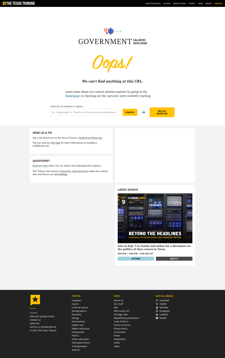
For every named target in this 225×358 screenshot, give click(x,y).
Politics (75, 335)
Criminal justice (80, 307)
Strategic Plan (121, 314)
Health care (78, 325)
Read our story (40, 165)
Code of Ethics (121, 321)
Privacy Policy (121, 328)
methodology (60, 174)
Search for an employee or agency (67, 106)
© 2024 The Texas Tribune (43, 330)
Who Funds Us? (121, 310)
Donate (33, 312)
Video (117, 346)
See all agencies (162, 112)
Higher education (81, 328)
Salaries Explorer (140, 41)
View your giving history (42, 316)
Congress (76, 300)
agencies (113, 96)
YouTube (163, 307)
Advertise (34, 323)
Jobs (116, 307)
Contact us (35, 319)
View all (76, 349)
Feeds (117, 335)
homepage (73, 96)
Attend (136, 258)
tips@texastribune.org (90, 137)
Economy (76, 314)
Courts (75, 303)
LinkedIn (163, 314)
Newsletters (120, 339)
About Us (118, 300)
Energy (75, 318)
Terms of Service (122, 325)
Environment (78, 321)
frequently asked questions (74, 171)
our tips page (53, 142)
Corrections (120, 332)
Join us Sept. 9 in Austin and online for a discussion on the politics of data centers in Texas (154, 247)
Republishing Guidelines (126, 318)
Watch (174, 258)
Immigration (78, 332)
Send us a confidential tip (43, 326)
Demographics (79, 310)
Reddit (162, 318)
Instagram (164, 310)
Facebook (164, 300)
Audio (117, 342)
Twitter (163, 303)
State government (81, 342)
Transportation (79, 346)
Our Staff (118, 303)
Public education (80, 339)
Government (105, 41)
